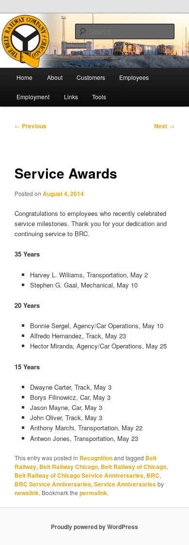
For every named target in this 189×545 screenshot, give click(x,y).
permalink (93, 492)
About (55, 77)
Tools (99, 96)
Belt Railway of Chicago (133, 466)
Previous (31, 125)
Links (71, 96)
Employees (134, 77)
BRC (152, 475)
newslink (27, 492)
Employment (32, 96)
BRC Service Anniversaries (53, 484)
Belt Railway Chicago (68, 466)
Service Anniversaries (125, 484)
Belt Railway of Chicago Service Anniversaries (79, 475)
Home (24, 77)
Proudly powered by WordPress (94, 526)
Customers (91, 77)
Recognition (95, 458)
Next (164, 125)
